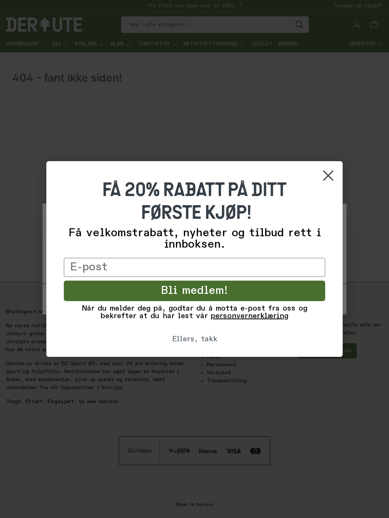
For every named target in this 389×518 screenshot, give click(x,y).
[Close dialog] (328, 175)
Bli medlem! (194, 291)
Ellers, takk (194, 339)
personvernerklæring (249, 316)
